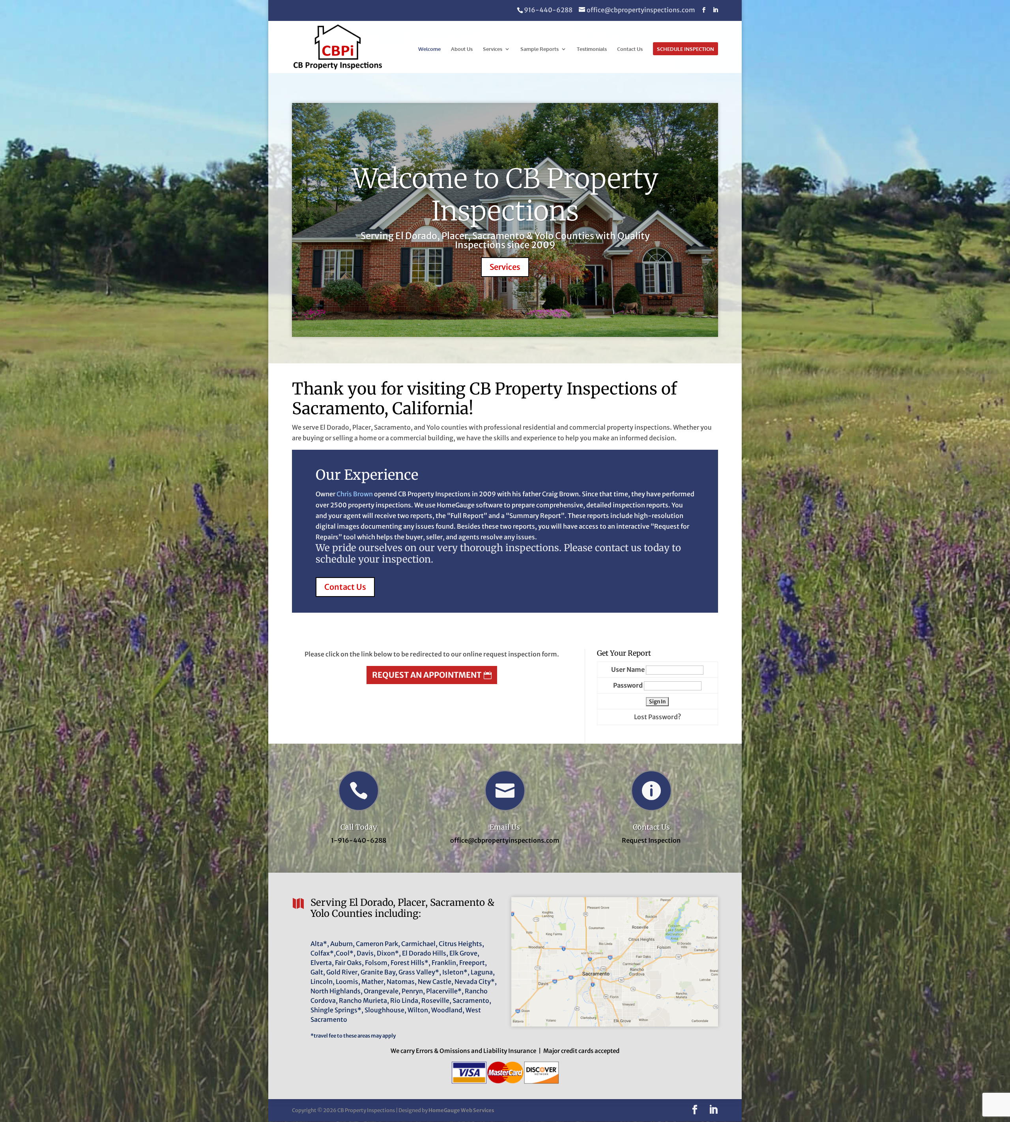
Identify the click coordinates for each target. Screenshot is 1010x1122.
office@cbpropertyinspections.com (504, 840)
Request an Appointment (426, 675)
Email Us (505, 827)
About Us (462, 49)
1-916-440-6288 (358, 840)
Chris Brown (355, 494)
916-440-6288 (548, 10)
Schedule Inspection (685, 49)
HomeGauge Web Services (461, 1110)
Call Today (358, 827)
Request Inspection (651, 840)
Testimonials (592, 49)
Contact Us (630, 49)
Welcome (429, 49)
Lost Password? (657, 717)
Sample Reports (539, 49)
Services (492, 49)
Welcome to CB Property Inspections (505, 195)
